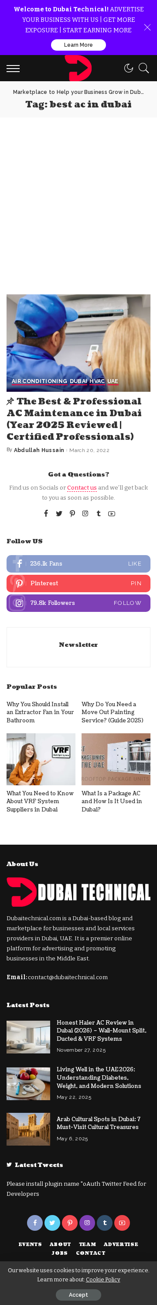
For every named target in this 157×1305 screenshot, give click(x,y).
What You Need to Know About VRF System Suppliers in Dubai (40, 802)
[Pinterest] (72, 514)
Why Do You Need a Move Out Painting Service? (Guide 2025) (112, 713)
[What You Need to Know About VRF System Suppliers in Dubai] (41, 759)
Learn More (78, 45)
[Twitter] (59, 514)
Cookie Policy (103, 1279)
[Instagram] (85, 514)
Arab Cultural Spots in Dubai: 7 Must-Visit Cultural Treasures (98, 1123)
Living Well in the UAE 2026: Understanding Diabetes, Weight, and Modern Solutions (99, 1078)
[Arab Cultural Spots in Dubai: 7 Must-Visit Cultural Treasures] (28, 1129)
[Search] (141, 68)
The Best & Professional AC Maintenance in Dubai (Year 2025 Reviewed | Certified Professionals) (74, 419)
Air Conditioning (40, 381)
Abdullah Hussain (39, 450)
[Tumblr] (98, 514)
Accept (78, 1295)
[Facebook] (46, 514)
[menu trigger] (15, 68)
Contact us (82, 487)
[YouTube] (111, 514)
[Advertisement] (78, 200)
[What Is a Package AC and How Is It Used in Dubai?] (116, 759)
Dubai (79, 381)
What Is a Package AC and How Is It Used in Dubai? (112, 802)
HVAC (97, 381)
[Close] (147, 27)
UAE (113, 381)
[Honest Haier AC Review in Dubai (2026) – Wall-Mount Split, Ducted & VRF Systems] (28, 1037)
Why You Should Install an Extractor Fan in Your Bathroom (40, 713)
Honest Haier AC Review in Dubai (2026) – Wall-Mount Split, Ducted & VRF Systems (102, 1031)
